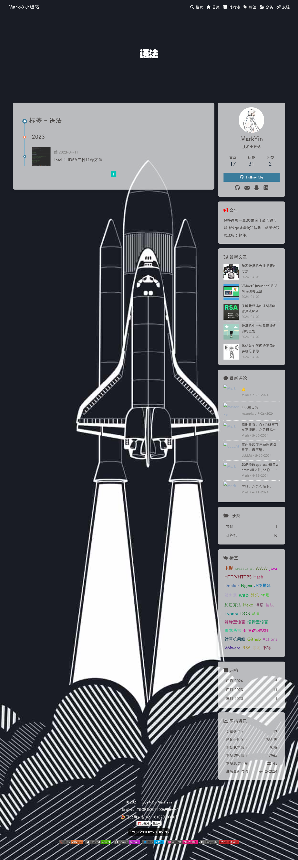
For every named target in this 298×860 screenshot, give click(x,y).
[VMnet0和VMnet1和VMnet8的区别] (231, 292)
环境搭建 (262, 585)
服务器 (230, 595)
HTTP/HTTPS (237, 576)
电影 (228, 568)
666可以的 (249, 408)
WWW (262, 568)
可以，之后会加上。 (257, 487)
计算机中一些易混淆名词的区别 (258, 328)
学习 (256, 647)
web (244, 595)
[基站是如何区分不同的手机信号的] (231, 352)
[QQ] (256, 188)
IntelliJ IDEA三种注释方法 (78, 159)
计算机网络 (234, 639)
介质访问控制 (255, 630)
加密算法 (232, 604)
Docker (231, 585)
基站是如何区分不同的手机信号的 (258, 348)
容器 (265, 595)
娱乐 (255, 595)
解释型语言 (234, 621)
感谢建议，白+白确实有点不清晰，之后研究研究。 (259, 428)
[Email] (247, 188)
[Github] (237, 188)
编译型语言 (257, 621)
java (273, 568)
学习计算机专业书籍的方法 (258, 268)
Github (254, 639)
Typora (231, 613)
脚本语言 (232, 630)
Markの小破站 (23, 7)
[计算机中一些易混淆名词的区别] (231, 332)
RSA (246, 647)
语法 (269, 604)
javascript (244, 568)
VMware (232, 647)
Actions (270, 639)
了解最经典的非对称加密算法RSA (258, 308)
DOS (245, 613)
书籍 (267, 647)
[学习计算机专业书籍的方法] (231, 272)
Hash (258, 576)
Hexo (248, 604)
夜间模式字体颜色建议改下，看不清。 (258, 447)
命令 (256, 613)
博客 (259, 604)
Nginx (246, 585)
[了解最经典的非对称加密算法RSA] (231, 311)
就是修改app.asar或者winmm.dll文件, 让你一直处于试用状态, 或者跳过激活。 (260, 467)
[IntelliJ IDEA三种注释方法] (41, 156)
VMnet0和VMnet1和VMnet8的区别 (259, 288)
